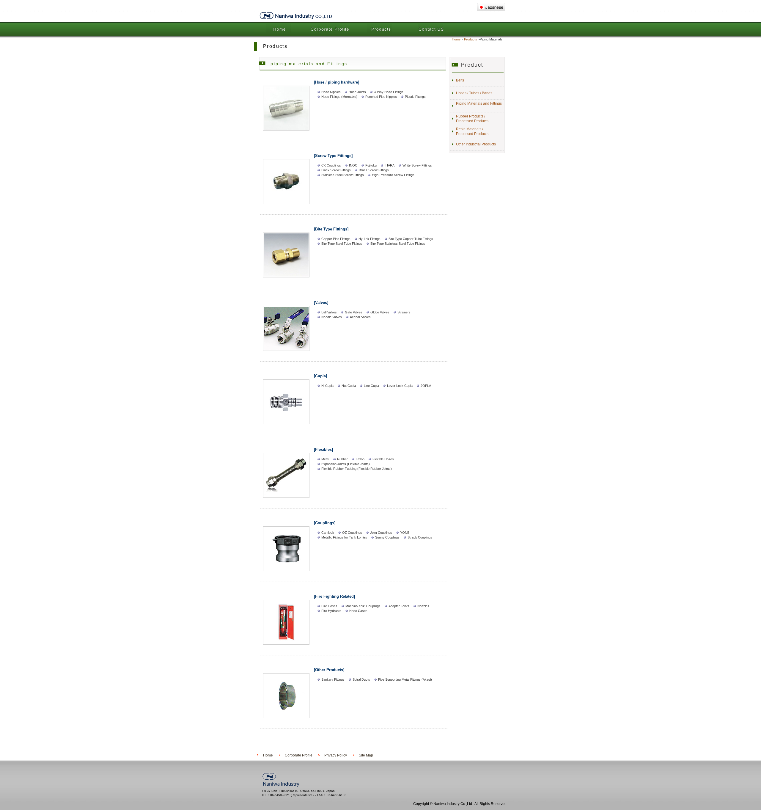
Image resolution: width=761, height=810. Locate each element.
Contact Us (431, 28)
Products (380, 28)
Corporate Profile (330, 28)
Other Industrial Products (476, 144)
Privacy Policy (335, 755)
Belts (460, 80)
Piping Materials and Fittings (479, 103)
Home (279, 28)
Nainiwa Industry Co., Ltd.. (296, 15)
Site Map (366, 755)
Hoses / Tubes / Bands (474, 93)
